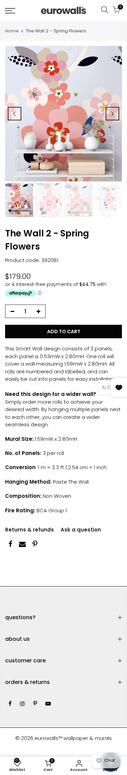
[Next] (112, 113)
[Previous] (14, 113)
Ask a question (81, 529)
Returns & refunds (29, 529)
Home (12, 31)
